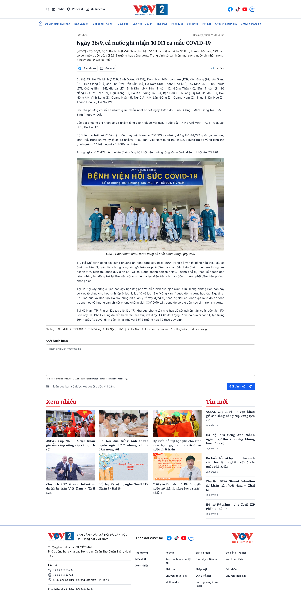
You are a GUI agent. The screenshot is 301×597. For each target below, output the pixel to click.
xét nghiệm (180, 329)
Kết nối (206, 23)
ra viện (165, 329)
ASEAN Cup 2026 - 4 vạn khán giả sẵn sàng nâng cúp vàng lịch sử (230, 416)
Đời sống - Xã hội (103, 23)
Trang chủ (141, 552)
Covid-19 (63, 329)
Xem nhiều (142, 565)
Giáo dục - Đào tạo (207, 559)
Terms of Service (114, 379)
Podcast (77, 9)
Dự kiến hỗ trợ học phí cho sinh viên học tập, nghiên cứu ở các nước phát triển (230, 462)
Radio (60, 9)
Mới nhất (140, 559)
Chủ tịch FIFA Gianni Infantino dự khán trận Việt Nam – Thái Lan (230, 485)
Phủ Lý (122, 329)
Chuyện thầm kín (251, 23)
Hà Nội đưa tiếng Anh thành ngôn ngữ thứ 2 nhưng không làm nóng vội (230, 439)
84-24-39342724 (63, 574)
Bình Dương (94, 329)
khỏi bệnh (150, 329)
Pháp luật (177, 23)
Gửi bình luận (238, 386)
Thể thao (162, 23)
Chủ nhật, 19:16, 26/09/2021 (208, 34)
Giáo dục (123, 23)
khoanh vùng (199, 329)
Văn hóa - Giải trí (142, 23)
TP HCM (78, 329)
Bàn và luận (81, 23)
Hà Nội (110, 329)
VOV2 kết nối (203, 575)
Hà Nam (135, 329)
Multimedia (98, 9)
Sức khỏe (192, 23)
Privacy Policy (96, 379)
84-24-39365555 (63, 570)
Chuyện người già (226, 23)
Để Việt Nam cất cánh (57, 23)
